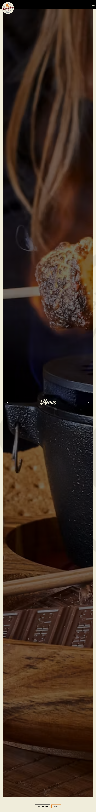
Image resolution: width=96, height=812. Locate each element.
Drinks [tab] (56, 806)
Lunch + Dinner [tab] (43, 806)
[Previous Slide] (7, 403)
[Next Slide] (89, 403)
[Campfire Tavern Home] (8, 8)
